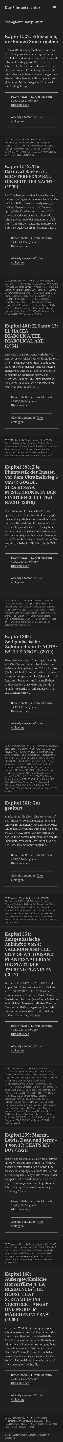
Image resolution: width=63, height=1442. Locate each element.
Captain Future (34, 1078)
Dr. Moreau (39, 293)
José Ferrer (24, 1253)
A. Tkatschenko (46, 604)
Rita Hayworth (11, 916)
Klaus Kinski (45, 302)
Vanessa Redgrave (43, 622)
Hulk (29, 1093)
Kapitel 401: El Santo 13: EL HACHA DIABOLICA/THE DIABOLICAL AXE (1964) (31, 336)
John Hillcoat (39, 910)
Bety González (30, 443)
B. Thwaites (32, 1075)
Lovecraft (30, 613)
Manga (22, 773)
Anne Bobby (25, 284)
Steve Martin (48, 1259)
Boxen (32, 143)
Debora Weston (12, 293)
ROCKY (24, 619)
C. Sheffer (19, 287)
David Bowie (40, 1084)
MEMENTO (35, 913)
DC (12, 146)
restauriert (27, 308)
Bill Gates (39, 1247)
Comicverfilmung (32, 755)
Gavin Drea (16, 1090)
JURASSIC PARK (13, 152)
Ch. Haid (48, 287)
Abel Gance (28, 1247)
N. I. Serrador (51, 1424)
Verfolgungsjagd (12, 1123)
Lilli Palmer (31, 1424)
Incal (34, 1093)
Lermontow (20, 613)
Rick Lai (13, 1427)
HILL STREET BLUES (31, 299)
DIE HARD (20, 146)
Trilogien (30, 604)
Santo (7, 443)
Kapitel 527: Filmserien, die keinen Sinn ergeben (31, 38)
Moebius (9, 1108)
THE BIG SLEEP (18, 919)
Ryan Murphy (39, 308)
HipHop (45, 299)
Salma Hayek (11, 782)
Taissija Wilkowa (12, 622)
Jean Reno (41, 1096)
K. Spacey (50, 910)
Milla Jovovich (49, 1105)
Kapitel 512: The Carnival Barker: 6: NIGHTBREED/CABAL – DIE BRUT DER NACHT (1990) (29, 176)
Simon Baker (47, 916)
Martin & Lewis (11, 1247)
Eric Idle (36, 1087)
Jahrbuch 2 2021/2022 (33, 1421)
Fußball (8, 149)
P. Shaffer (20, 455)
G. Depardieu (24, 1250)
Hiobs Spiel (26, 907)
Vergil (31, 1427)
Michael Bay (10, 776)
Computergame (43, 143)
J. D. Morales (27, 449)
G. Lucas (48, 446)
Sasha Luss (40, 1114)
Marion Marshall (37, 1253)
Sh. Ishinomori (42, 782)
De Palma (18, 904)
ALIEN (25, 143)
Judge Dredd (21, 767)
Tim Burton (32, 919)
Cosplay (27, 290)
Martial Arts (39, 773)
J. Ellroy (18, 910)
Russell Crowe (25, 916)
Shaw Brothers (32, 455)
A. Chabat (47, 1072)
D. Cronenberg (38, 290)
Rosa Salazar (42, 779)
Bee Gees (43, 1075)
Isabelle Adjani (44, 1093)
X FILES (53, 788)
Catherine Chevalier (34, 287)
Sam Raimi (23, 782)
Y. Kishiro (9, 791)
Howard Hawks (40, 907)
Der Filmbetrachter (22, 7)
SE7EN (36, 916)
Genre (41, 281)
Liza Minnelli (32, 1102)
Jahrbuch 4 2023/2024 (42, 440)
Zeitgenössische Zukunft (16, 749)
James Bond (30, 149)
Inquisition (15, 449)
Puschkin (34, 616)
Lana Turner (23, 913)
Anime (15, 752)
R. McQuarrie (16, 308)
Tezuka (41, 785)
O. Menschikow (42, 613)
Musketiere (10, 455)
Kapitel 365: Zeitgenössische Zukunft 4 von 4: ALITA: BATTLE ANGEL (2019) (31, 644)
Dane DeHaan (26, 1084)
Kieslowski (27, 152)
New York (34, 305)
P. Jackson (44, 305)
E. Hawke (15, 1087)
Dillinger (28, 904)
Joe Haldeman (43, 149)
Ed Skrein (50, 758)
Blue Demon (42, 752)
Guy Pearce (38, 904)
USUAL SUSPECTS (47, 919)
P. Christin (18, 1111)
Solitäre (21, 901)
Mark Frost (24, 305)
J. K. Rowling (33, 302)
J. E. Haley (19, 764)
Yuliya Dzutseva (22, 625)
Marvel (46, 152)
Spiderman (10, 785)
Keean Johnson (35, 767)
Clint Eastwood (26, 607)
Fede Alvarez (47, 146)
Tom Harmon (11, 1262)
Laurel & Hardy (23, 452)
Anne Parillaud (19, 1075)
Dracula (31, 446)
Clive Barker (31, 281)
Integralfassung (12, 302)
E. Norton (40, 758)
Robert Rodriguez (13, 779)
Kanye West (39, 449)
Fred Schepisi (11, 1250)
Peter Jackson (17, 616)
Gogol (7, 610)
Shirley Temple (21, 311)
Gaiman (16, 296)
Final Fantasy (47, 1087)
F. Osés (39, 446)
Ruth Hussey (26, 1259)
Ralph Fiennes (46, 616)
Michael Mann (47, 913)
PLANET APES (37, 776)
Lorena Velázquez (39, 452)
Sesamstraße (50, 1117)
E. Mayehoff (50, 1247)
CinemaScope (17, 755)
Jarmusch (27, 910)
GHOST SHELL (17, 761)
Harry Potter (18, 149)
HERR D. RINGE (12, 299)
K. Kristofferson (39, 1099)
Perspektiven (11, 143)
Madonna (21, 1105)
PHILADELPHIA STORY (34, 1256)
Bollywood (34, 901)
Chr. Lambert (11, 1081)
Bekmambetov (11, 607)
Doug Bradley (26, 293)
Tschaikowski (27, 622)
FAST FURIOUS (33, 146)
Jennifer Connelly (45, 764)
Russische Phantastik (15, 604)
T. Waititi (45, 1120)
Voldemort (9, 625)
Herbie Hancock (18, 1093)
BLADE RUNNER (27, 752)
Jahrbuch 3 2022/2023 (45, 1244)
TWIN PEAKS (17, 314)
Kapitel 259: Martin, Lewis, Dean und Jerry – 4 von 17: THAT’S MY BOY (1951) (31, 1142)
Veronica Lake (11, 922)
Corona (18, 290)
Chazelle (9, 904)
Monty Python (20, 1108)
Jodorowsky (10, 1099)
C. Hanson (45, 901)
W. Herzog (28, 314)
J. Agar (23, 302)
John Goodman (24, 1099)
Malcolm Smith (11, 305)
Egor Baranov (48, 607)
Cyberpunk (10, 758)
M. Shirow (19, 770)
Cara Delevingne (49, 1078)
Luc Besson (10, 1105)
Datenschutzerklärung (16, 1434)
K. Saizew (9, 613)
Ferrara (8, 296)
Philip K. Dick (23, 776)
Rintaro (48, 776)
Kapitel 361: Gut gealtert (22, 805)
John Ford (9, 767)
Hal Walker (37, 1250)
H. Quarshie (34, 296)
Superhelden (35, 1120)
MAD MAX (37, 152)
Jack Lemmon (11, 1253)
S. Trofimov (34, 619)
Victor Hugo (43, 788)
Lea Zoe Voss (19, 1102)
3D (33, 749)
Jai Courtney (30, 764)
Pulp (7, 1427)
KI (47, 1099)
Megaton (38, 1105)
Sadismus (23, 1427)
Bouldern (42, 443)
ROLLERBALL (28, 779)
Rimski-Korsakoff (12, 619)
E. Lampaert (25, 1087)
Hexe (41, 610)
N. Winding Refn (34, 1108)
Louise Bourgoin (47, 1102)
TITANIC (20, 788)
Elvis (7, 761)
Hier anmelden (20, 104)
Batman (18, 443)
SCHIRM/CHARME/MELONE (29, 1117)
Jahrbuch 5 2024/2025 (35, 140)
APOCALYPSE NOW (41, 284)
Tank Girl (33, 785)
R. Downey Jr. (30, 1111)
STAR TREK (16, 155)
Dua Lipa (31, 758)
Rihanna (19, 1114)
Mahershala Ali (42, 770)
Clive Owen (23, 1081)
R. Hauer (41, 1111)
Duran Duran (51, 293)
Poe (27, 616)
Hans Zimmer (44, 1090)
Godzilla (24, 296)
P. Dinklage (18, 1256)
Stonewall (46, 311)
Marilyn (29, 773)
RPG (52, 779)
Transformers (31, 788)
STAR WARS (28, 155)
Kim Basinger (11, 913)
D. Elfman (50, 290)
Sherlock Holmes (48, 619)
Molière (40, 1424)
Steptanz (37, 1259)
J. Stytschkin (51, 610)
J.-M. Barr (18, 1096)
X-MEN (37, 314)
